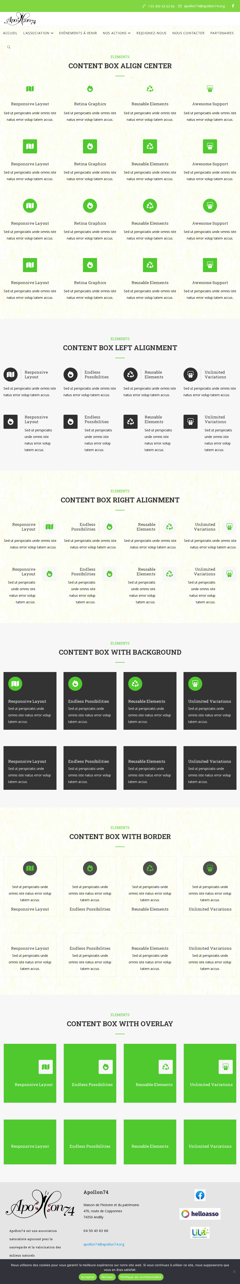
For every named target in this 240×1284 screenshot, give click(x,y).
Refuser (107, 1277)
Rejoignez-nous (151, 33)
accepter (87, 1277)
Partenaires (222, 33)
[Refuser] (234, 1271)
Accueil (10, 33)
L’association (37, 33)
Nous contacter (188, 33)
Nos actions (115, 33)
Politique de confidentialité (140, 1277)
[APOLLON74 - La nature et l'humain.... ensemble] (20, 19)
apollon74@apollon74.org (204, 6)
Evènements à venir (78, 33)
